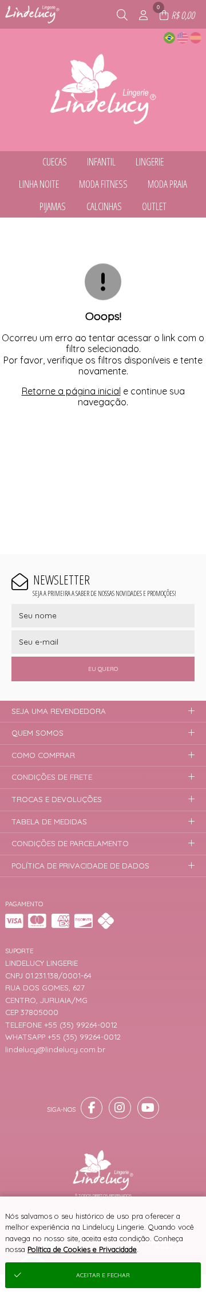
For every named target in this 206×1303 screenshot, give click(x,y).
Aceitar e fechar (103, 1275)
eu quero (103, 669)
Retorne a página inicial (71, 391)
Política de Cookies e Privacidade (82, 1249)
